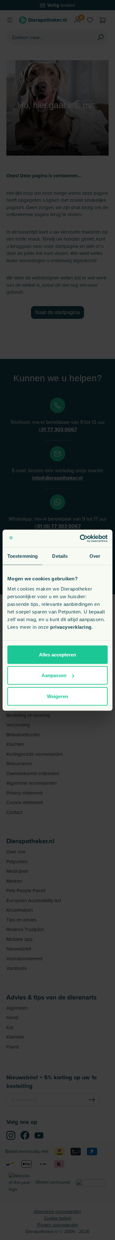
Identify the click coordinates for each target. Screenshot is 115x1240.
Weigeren (57, 696)
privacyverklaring (71, 626)
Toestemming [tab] (22, 556)
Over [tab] (94, 556)
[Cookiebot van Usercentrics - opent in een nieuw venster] (81, 538)
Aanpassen (54, 675)
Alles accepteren (57, 654)
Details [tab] (60, 556)
